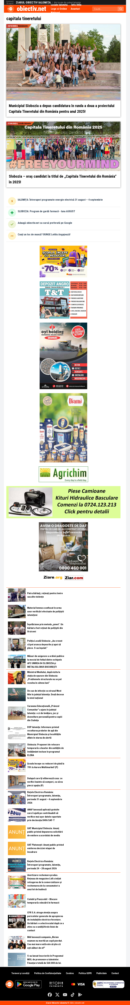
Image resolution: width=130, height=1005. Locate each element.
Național (55, 12)
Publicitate (101, 973)
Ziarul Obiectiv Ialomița (33, 2)
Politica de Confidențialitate (47, 973)
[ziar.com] (73, 577)
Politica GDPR (85, 973)
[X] (57, 995)
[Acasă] (10, 8)
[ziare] (52, 577)
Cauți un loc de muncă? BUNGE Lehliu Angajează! (44, 234)
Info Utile (76, 4)
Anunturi (75, 8)
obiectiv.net (31, 9)
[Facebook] (50, 995)
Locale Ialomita (59, 4)
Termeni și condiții (20, 973)
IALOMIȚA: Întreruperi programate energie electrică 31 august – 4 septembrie (60, 199)
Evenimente (23, 26)
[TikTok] (73, 995)
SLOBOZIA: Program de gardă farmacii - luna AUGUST (46, 211)
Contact (115, 973)
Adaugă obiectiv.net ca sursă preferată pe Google (45, 222)
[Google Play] (80, 995)
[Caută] (121, 9)
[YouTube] (65, 995)
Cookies (70, 973)
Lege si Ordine (59, 8)
